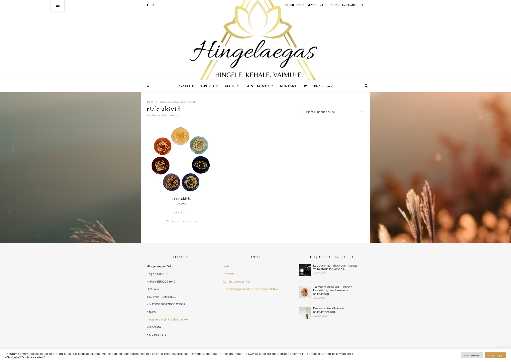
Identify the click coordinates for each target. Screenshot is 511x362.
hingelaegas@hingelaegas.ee (167, 319)
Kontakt (288, 86)
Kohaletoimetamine (237, 281)
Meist (227, 266)
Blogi (230, 86)
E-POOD (207, 86)
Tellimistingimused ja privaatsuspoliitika (250, 289)
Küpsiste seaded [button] (472, 355)
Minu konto (257, 86)
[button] (181, 221)
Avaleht (186, 86)
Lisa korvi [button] (181, 212)
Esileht (151, 101)
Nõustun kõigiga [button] (495, 355)
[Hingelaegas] (255, 40)
